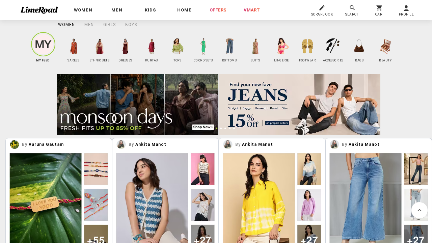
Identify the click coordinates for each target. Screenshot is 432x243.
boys (131, 24)
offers (218, 9)
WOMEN (66, 24)
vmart (252, 9)
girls (109, 24)
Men (89, 24)
